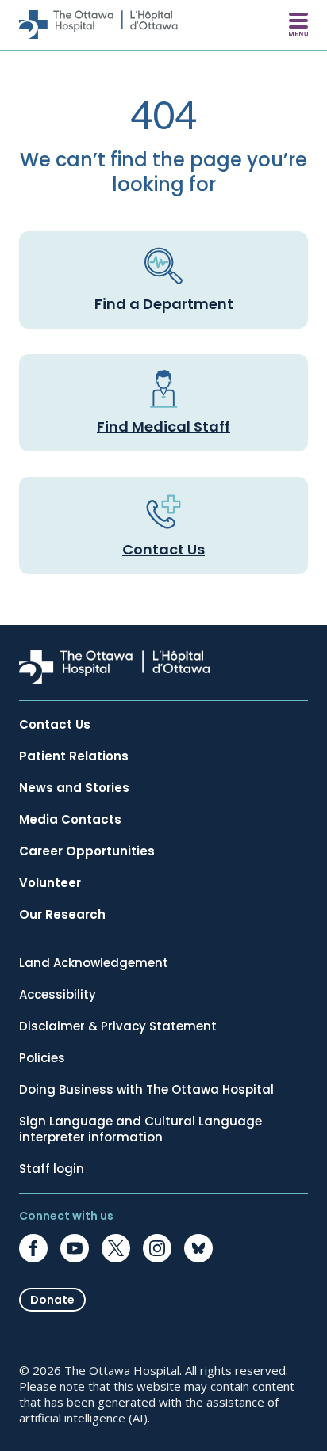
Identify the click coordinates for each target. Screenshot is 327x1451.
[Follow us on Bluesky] (198, 1248)
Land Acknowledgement (93, 963)
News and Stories (74, 788)
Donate (52, 1300)
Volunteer (50, 883)
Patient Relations (74, 756)
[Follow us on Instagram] (157, 1248)
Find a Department (163, 304)
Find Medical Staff (163, 426)
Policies (42, 1058)
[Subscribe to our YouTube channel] (74, 1248)
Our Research (62, 915)
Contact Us (163, 549)
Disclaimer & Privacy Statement (118, 1026)
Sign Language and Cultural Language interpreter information (140, 1129)
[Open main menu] (298, 24)
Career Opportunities (87, 851)
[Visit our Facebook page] (33, 1248)
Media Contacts (70, 820)
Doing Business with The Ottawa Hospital (146, 1090)
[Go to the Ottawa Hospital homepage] (98, 24)
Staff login (51, 1169)
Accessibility (57, 995)
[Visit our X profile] (116, 1248)
